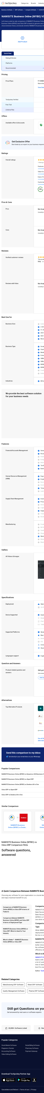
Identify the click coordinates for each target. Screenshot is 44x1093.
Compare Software (30, 10)
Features (41, 166)
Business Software (7, 10)
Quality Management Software (13, 991)
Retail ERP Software (35, 985)
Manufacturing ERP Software (13, 985)
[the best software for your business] (9, 4)
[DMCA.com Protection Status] (34, 1081)
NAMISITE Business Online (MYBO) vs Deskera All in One (17, 826)
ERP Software (19, 10)
